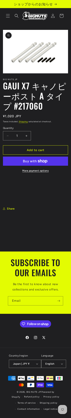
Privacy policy (51, 396)
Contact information (28, 409)
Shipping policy (49, 403)
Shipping (23, 121)
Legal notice (50, 409)
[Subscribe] (58, 300)
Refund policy (31, 396)
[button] (8, 15)
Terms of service (27, 403)
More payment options (35, 170)
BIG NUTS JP (33, 392)
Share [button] (11, 208)
